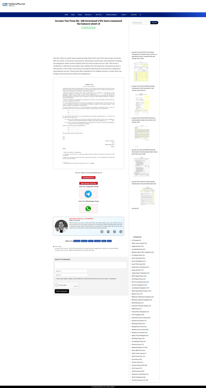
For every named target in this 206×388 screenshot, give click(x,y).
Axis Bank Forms (137, 249)
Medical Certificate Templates (141, 297)
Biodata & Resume (111, 14)
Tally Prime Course (138, 353)
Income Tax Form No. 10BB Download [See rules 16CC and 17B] (74, 250)
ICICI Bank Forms (137, 279)
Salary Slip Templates (139, 335)
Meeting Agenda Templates (141, 300)
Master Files (136, 294)
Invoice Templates (138, 285)
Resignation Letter (138, 326)
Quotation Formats (138, 320)
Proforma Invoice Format (140, 317)
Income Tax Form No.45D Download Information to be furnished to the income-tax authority (143, 88)
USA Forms (135, 368)
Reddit (104, 241)
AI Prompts (135, 240)
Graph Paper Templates (139, 273)
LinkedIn (97, 241)
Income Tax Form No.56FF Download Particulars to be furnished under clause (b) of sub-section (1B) (145, 152)
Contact (123, 14)
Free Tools (134, 14)
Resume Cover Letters (139, 329)
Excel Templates (137, 261)
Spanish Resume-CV (138, 347)
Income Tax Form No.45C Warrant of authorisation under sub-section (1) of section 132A (144, 120)
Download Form (88, 177)
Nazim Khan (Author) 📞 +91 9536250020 (81, 218)
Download (88, 14)
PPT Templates (137, 314)
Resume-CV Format (138, 332)
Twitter (91, 241)
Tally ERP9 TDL (137, 350)
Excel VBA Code (137, 264)
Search (154, 22)
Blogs (73, 14)
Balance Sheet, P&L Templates (141, 252)
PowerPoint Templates (139, 312)
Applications (136, 246)
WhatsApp (77, 241)
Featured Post (136, 270)
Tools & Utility (136, 362)
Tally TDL (98, 14)
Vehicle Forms (136, 371)
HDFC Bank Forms (137, 276)
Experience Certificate (139, 267)
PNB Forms (135, 309)
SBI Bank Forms (137, 338)
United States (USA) (138, 365)
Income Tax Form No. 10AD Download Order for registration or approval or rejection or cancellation (86, 248)
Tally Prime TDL (137, 356)
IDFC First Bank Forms (139, 282)
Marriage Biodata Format (140, 291)
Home (66, 14)
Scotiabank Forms (137, 341)
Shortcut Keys (136, 344)
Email (109, 241)
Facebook (84, 241)
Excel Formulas (137, 258)
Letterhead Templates (139, 288)
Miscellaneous (136, 303)
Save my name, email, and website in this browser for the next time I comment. (87, 279)
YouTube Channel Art (138, 380)
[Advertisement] (175, 5)
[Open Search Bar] (140, 14)
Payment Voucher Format (140, 306)
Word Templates (137, 377)
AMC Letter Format (138, 243)
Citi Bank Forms (137, 255)
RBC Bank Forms (137, 323)
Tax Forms (58, 246)
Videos (80, 14)
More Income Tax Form (88, 183)
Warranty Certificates (139, 374)
